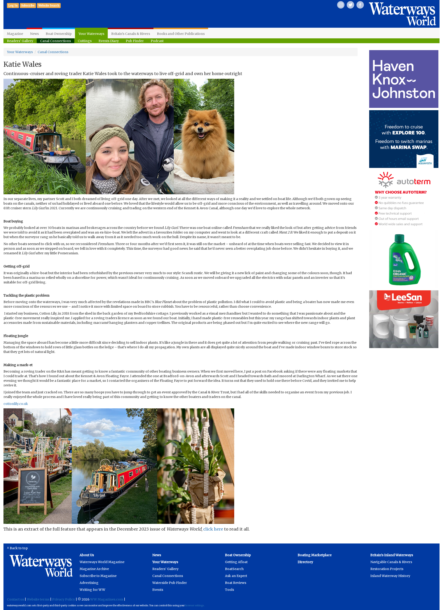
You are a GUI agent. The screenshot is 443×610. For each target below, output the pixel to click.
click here (213, 529)
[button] (28, 5)
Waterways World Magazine (102, 562)
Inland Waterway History (390, 576)
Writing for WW (92, 590)
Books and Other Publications (181, 34)
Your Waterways (91, 34)
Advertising (89, 583)
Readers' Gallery (20, 41)
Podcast (157, 41)
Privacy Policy (63, 599)
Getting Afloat (236, 562)
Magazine (15, 34)
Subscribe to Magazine (98, 576)
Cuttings (85, 41)
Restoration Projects (386, 569)
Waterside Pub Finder (169, 583)
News (34, 34)
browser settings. (195, 605)
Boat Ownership (59, 34)
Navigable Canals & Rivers (391, 562)
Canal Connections (55, 41)
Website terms (38, 599)
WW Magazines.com (106, 599)
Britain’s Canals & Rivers (130, 34)
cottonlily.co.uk (15, 404)
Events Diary (109, 41)
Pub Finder (135, 41)
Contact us (15, 599)
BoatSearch (234, 569)
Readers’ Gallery (165, 569)
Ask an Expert (236, 576)
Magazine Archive (94, 569)
